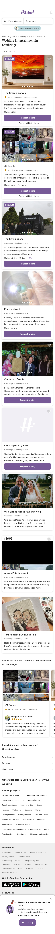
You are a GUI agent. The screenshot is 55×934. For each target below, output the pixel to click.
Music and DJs (27, 805)
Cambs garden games (16, 445)
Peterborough (8, 757)
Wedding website (9, 872)
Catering (28, 810)
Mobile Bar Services (10, 800)
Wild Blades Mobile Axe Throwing (22, 511)
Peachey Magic (12, 309)
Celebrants (21, 834)
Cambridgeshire (25, 36)
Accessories (7, 824)
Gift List (40, 868)
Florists (38, 810)
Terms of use (20, 853)
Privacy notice (8, 856)
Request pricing (27, 117)
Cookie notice (24, 856)
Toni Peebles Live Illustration (20, 634)
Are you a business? (22, 864)
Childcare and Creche (39, 834)
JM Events (9, 166)
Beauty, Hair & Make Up (12, 795)
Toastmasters (7, 834)
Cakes (39, 805)
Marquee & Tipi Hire (10, 819)
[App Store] (11, 887)
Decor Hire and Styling (35, 795)
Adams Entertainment (16, 573)
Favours (5, 810)
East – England (8, 36)
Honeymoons (22, 824)
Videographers (24, 815)
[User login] (51, 12)
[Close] (50, 898)
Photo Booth (28, 819)
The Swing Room (13, 238)
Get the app (27, 922)
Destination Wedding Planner (14, 829)
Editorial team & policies (12, 868)
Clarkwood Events (14, 379)
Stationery (16, 810)
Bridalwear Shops (9, 805)
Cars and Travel (41, 815)
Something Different (31, 800)
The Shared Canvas (15, 92)
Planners (41, 819)
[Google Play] (31, 887)
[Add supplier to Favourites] (49, 59)
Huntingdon (7, 769)
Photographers (8, 815)
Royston (6, 763)
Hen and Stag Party (38, 829)
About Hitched (41, 864)
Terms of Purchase (38, 853)
